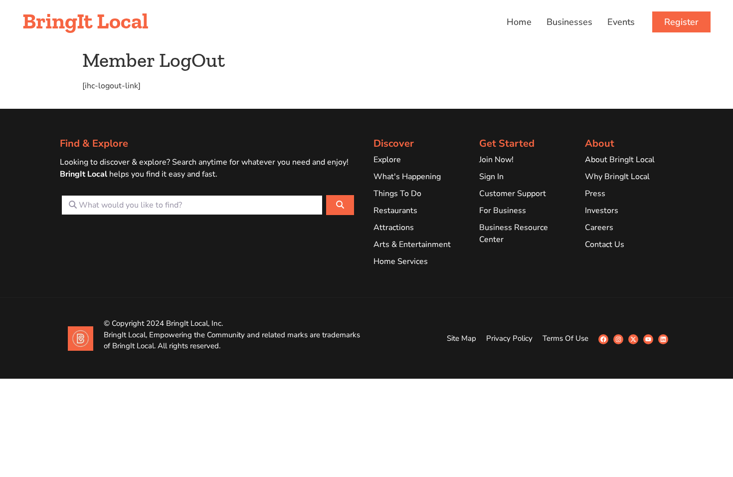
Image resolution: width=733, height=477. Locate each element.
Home (519, 22)
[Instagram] (618, 339)
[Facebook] (603, 339)
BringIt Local (85, 20)
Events (621, 22)
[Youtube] (648, 339)
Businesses (569, 22)
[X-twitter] (633, 339)
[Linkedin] (663, 339)
